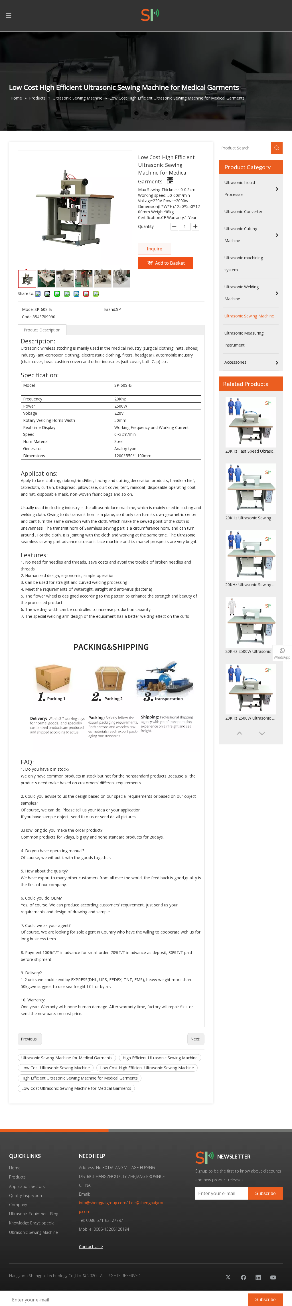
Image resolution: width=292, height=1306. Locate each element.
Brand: (110, 309)
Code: (27, 316)
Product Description (42, 330)
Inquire (154, 249)
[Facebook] (243, 1277)
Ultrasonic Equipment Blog (33, 1213)
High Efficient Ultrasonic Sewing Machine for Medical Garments (79, 1078)
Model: (28, 309)
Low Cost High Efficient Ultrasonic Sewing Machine (147, 1067)
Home (15, 1168)
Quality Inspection (25, 1195)
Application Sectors (27, 1186)
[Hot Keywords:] (277, 148)
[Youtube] (273, 1277)
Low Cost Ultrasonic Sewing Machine (55, 1067)
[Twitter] (228, 1277)
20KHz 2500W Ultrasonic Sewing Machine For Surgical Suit (251, 651)
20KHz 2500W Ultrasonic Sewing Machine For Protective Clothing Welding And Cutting (251, 584)
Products (17, 1177)
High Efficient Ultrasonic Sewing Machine (160, 1057)
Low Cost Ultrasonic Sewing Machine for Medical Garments (76, 1088)
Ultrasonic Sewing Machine (33, 1232)
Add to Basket (170, 263)
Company (18, 1204)
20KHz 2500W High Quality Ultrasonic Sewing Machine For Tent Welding (251, 718)
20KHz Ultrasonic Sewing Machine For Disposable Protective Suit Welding (251, 451)
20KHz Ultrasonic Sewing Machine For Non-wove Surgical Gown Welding (251, 518)
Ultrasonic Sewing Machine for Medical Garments (66, 1057)
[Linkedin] (258, 1277)
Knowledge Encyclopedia (31, 1223)
